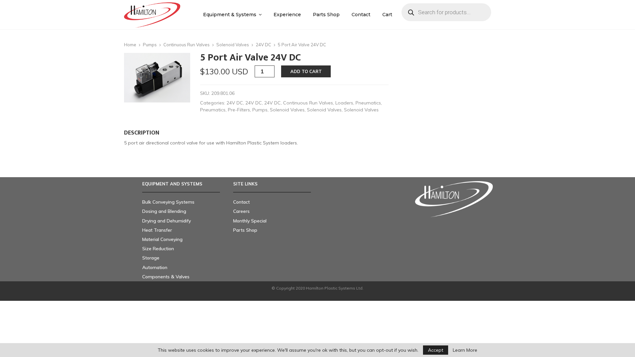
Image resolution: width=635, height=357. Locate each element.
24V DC (263, 44)
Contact (361, 15)
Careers (241, 211)
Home (130, 44)
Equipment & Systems (229, 15)
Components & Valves (166, 277)
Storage (150, 258)
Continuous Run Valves (186, 44)
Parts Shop (326, 15)
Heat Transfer (157, 230)
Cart (387, 15)
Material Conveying (162, 239)
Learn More (465, 350)
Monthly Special (250, 221)
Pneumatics (368, 103)
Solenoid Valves (232, 44)
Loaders (344, 103)
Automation (154, 267)
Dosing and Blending (164, 211)
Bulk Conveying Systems (168, 202)
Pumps (150, 44)
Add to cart (306, 71)
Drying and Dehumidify (166, 221)
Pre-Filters (239, 110)
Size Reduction (158, 249)
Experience (287, 15)
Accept (435, 350)
